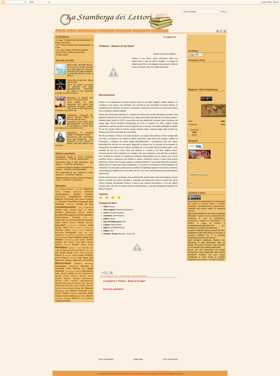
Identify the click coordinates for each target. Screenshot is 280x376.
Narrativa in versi (75, 248)
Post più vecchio (170, 359)
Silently (63, 273)
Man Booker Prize (72, 242)
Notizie (63, 253)
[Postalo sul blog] (105, 272)
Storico (73, 290)
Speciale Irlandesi (63, 278)
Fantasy (76, 217)
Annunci (66, 192)
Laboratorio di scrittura (64, 235)
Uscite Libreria (68, 296)
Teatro (90, 291)
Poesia (74, 255)
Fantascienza (61, 217)
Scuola (78, 271)
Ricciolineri (73, 266)
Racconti (59, 260)
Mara (83, 242)
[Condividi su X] (108, 272)
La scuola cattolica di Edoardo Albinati (72, 50)
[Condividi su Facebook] (111, 272)
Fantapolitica (87, 215)
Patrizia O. (59, 255)
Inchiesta (82, 225)
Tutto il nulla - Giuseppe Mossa (79, 65)
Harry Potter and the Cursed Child (70, 52)
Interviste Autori (62, 230)
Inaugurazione (72, 225)
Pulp (80, 258)
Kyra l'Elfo (88, 232)
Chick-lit (82, 199)
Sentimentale (87, 271)
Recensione (63, 263)
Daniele (58, 210)
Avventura (88, 197)
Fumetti (75, 220)
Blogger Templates (175, 374)
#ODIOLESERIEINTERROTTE (64, 189)
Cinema (89, 199)
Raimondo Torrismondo (83, 260)
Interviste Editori (78, 230)
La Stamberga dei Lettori (106, 374)
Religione (78, 263)
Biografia (59, 199)
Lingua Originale (74, 237)
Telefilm (58, 293)
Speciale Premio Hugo (77, 283)
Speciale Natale (61, 283)
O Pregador (152, 374)
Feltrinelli (59, 220)
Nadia (91, 245)
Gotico (58, 223)
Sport (67, 291)
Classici (63, 201)
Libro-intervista (61, 237)
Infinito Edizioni (76, 227)
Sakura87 (59, 271)
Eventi (79, 215)
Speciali (89, 288)
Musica (83, 245)
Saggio (90, 268)
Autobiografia (60, 197)
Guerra (65, 223)
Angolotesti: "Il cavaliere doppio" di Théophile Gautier (80, 134)
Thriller (65, 293)
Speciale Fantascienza (84, 273)
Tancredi (82, 290)
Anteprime (78, 192)
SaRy (83, 268)
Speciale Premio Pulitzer (76, 285)
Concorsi (70, 204)
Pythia (85, 258)
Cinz (56, 202)
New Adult (89, 250)
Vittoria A (76, 298)
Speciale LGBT (62, 281)
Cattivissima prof (71, 199)
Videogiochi (59, 298)
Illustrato (89, 222)
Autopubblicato (75, 197)
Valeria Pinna (80, 296)
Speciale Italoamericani (83, 278)
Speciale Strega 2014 (76, 288)
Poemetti (68, 255)
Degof (65, 210)
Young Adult (60, 301)
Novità (69, 253)
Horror (81, 222)
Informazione (88, 227)
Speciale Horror (86, 276)
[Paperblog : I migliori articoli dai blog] (195, 148)
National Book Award (71, 250)
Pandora (89, 253)
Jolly (80, 232)
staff (67, 301)
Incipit (90, 225)
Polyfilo (89, 255)
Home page (138, 359)
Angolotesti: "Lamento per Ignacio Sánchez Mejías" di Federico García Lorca (80, 117)
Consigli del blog (84, 204)
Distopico (59, 212)
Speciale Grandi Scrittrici (66, 276)
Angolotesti (88, 189)
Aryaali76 (89, 194)
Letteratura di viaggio (84, 235)
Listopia (85, 237)
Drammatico (70, 212)
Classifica (72, 201)
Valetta (89, 296)
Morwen (75, 245)
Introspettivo (71, 232)
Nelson (82, 250)
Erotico (90, 212)
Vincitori (67, 298)
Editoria (81, 212)
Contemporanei (65, 207)
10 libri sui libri (62, 55)
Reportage (89, 263)
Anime (57, 192)
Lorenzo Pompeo (125, 276)
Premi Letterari (61, 258)
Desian (73, 210)
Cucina (80, 207)
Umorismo (82, 293)
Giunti (116, 276)
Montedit (67, 245)
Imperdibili (60, 225)
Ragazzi (68, 260)
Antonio (89, 191)
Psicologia (73, 258)
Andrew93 (79, 189)
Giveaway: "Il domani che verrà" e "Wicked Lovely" (80, 99)
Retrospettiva (60, 266)
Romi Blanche (73, 268)
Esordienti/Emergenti (65, 215)
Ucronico (73, 293)
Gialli (81, 220)
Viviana (83, 298)
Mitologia (58, 245)
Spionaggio (59, 291)
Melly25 (90, 242)
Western (90, 298)
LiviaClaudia (68, 240)
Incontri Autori (61, 228)
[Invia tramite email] (103, 272)
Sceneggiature (70, 271)
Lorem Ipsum (79, 240)
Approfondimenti (62, 194)
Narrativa (61, 247)
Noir (57, 253)
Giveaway (89, 220)
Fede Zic (88, 217)
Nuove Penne (79, 253)
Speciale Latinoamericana (82, 281)
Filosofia (68, 220)
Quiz (91, 258)
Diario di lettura (85, 210)
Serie (57, 273)
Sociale (71, 273)
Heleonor (73, 222)
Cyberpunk (88, 207)
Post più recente (106, 359)
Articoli (76, 194)
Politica (81, 255)
